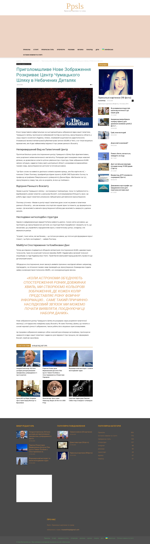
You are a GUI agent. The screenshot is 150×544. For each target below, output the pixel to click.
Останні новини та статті (32, 55)
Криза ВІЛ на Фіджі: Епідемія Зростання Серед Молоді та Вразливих (26, 401)
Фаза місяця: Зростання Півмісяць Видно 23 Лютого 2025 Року (54, 401)
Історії (35, 50)
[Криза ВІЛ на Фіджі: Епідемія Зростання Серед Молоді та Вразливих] (28, 388)
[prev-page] (17, 407)
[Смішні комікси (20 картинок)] (62, 434)
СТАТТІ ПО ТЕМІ (23, 346)
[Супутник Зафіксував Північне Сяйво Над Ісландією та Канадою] (81, 388)
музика (80, 50)
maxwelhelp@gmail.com (70, 530)
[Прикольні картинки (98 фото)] (116, 82)
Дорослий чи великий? (119, 143)
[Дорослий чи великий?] (103, 146)
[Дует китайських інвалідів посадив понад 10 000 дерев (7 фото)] (103, 167)
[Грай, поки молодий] (103, 135)
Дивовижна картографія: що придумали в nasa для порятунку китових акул (121, 188)
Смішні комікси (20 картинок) (81, 432)
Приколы (26, 50)
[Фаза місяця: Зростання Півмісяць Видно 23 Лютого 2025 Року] (55, 388)
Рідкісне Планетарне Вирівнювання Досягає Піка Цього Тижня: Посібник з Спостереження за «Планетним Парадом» (53, 373)
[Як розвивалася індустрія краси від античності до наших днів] (103, 111)
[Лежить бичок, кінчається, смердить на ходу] (103, 156)
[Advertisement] (75, 30)
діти (97, 50)
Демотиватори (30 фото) (79, 442)
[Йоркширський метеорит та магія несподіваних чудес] (81, 358)
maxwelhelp (101, 100)
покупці (89, 50)
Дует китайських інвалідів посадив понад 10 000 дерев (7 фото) (121, 166)
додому (18, 61)
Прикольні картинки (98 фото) (114, 97)
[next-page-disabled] (21, 407)
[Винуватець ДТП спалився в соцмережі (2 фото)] (103, 178)
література (61, 50)
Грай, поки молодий (118, 132)
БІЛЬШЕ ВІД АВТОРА (39, 346)
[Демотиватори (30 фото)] (62, 445)
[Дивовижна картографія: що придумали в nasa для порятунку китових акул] (103, 188)
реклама (71, 50)
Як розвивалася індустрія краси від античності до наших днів (120, 110)
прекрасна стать (47, 50)
